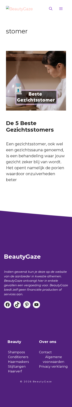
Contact (45, 352)
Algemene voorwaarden (53, 359)
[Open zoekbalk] (51, 9)
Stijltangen (17, 366)
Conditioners (18, 357)
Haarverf (15, 371)
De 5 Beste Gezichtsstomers (30, 126)
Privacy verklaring (53, 366)
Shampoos (16, 352)
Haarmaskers (18, 362)
